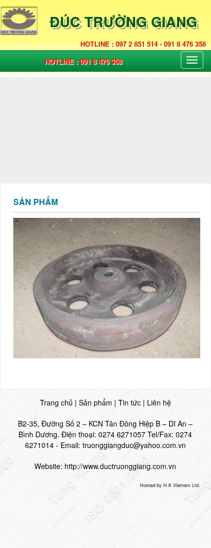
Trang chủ (56, 402)
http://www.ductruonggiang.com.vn (120, 466)
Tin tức (129, 402)
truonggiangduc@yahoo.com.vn (134, 445)
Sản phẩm (95, 402)
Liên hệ (159, 402)
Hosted (147, 485)
